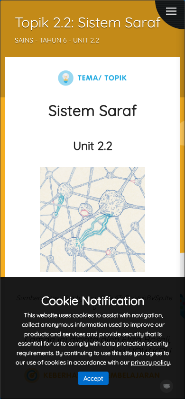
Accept (93, 378)
